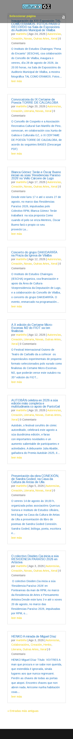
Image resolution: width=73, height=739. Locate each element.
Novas (28, 38)
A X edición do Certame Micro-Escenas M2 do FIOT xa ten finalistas (32, 328)
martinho (21, 33)
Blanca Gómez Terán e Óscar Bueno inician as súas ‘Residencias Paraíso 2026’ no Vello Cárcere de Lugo (36, 175)
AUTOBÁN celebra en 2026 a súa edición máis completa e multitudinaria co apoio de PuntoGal (35, 403)
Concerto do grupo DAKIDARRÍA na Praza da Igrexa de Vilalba (34, 254)
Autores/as (54, 33)
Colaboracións (20, 644)
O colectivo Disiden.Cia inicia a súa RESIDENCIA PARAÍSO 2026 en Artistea (35, 559)
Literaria (29, 111)
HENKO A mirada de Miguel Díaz (33, 636)
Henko (47, 644)
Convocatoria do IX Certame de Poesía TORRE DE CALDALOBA (34, 101)
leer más (16, 81)
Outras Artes (41, 38)
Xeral (54, 38)
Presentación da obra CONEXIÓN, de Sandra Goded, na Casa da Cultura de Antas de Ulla (35, 479)
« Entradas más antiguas (23, 710)
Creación (16, 38)
